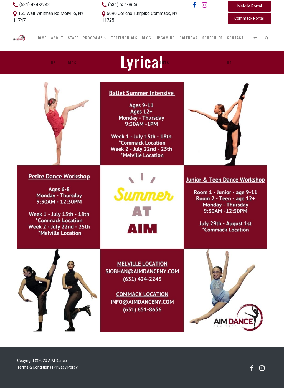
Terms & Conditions (34, 367)
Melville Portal (249, 6)
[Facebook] (195, 5)
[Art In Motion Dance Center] (19, 37)
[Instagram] (205, 5)
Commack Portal (249, 18)
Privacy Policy (66, 367)
